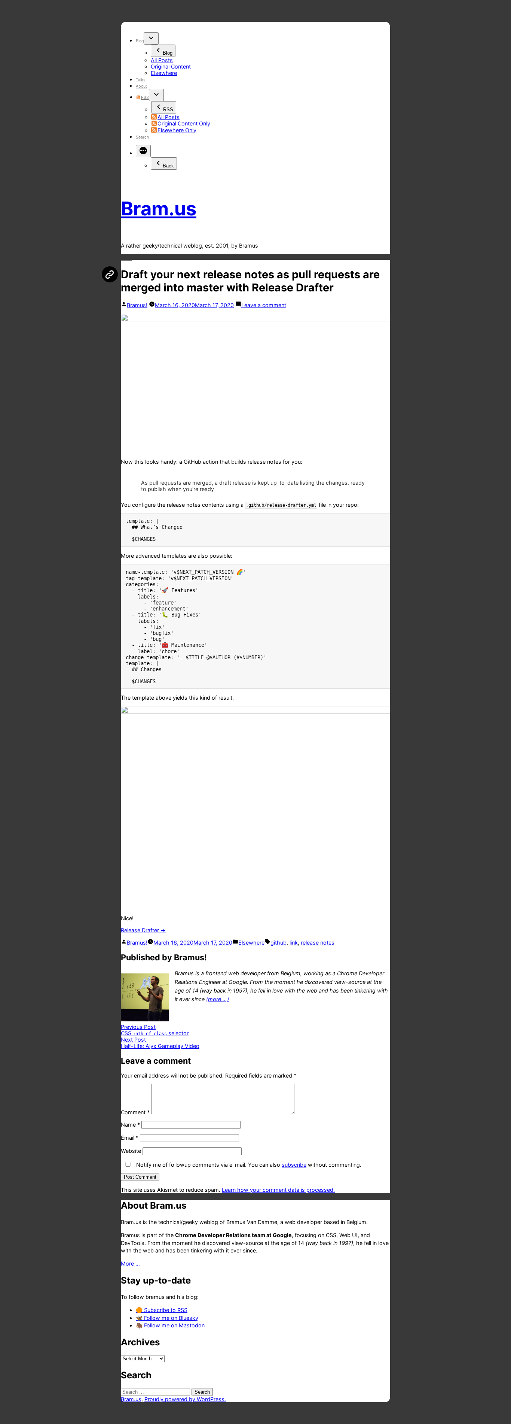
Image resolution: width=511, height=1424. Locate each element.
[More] (143, 151)
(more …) (217, 999)
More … (130, 1263)
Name (130, 1124)
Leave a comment (263, 305)
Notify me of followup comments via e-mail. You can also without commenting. (248, 1164)
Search (142, 137)
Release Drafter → (143, 930)
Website (131, 1151)
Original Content (171, 66)
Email (129, 1137)
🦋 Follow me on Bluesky (167, 1318)
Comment (135, 1112)
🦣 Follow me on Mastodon (170, 1325)
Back (168, 166)
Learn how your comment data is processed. (278, 1190)
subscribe (294, 1164)
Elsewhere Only (176, 130)
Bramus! (137, 305)
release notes (317, 942)
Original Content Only (183, 123)
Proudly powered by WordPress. (185, 1399)
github (278, 942)
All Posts (162, 60)
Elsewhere (164, 73)
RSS (145, 97)
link (294, 942)
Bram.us (158, 208)
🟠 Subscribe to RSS (161, 1310)
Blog (140, 41)
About (141, 86)
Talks (141, 80)
